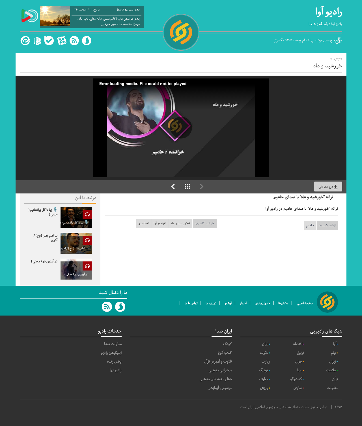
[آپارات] (61, 40)
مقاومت (332, 388)
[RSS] (74, 40)
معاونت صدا (113, 344)
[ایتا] (24, 40)
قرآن (335, 379)
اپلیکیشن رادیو (111, 353)
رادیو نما (116, 370)
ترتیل (300, 353)
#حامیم (144, 223)
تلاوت (264, 353)
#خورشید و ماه (180, 223)
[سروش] (87, 40)
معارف (263, 379)
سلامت (331, 370)
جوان (298, 361)
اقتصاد (297, 344)
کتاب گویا (225, 353)
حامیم (310, 225)
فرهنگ (263, 370)
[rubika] (36, 40)
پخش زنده (114, 361)
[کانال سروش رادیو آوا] (120, 307)
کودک (227, 344)
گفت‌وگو (296, 379)
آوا (334, 344)
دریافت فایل (325, 187)
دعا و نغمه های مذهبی (216, 379)
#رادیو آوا (160, 223)
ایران (265, 344)
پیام (333, 353)
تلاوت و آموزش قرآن (218, 361)
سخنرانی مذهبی (220, 370)
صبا (299, 370)
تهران (332, 361)
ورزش (264, 388)
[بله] (49, 40)
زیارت (266, 361)
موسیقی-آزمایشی (220, 388)
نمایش (298, 388)
